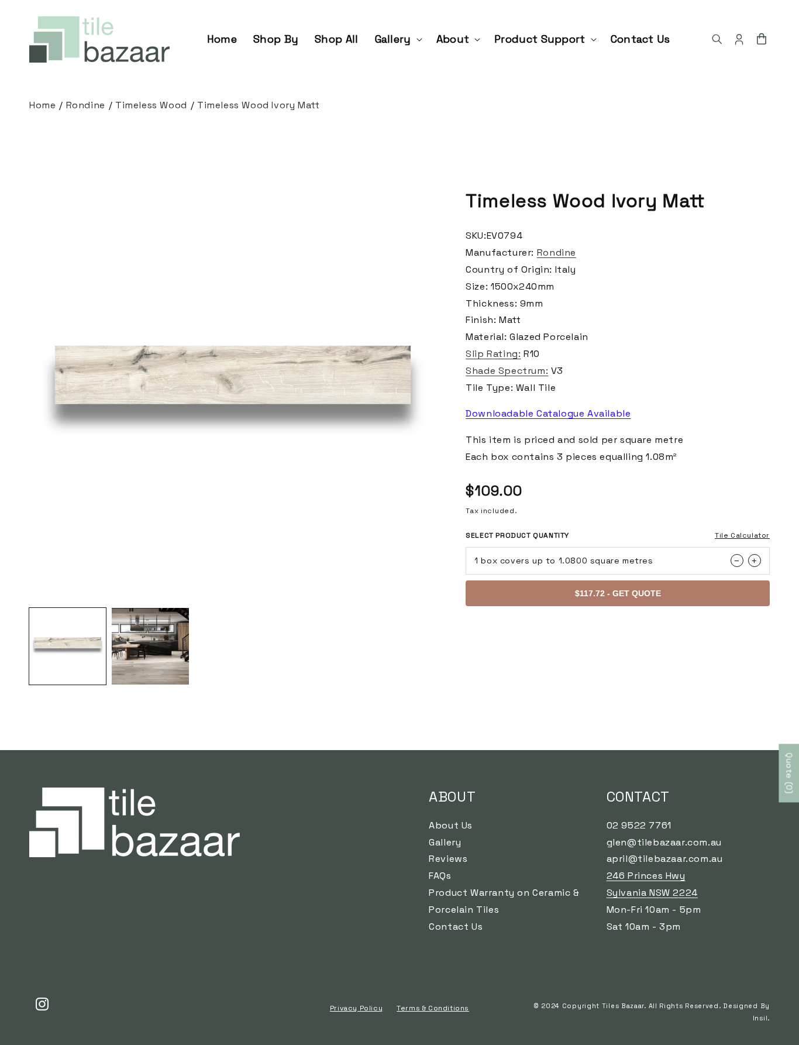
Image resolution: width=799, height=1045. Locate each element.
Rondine (85, 105)
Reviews (448, 859)
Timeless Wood (151, 105)
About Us (451, 825)
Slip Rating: (493, 354)
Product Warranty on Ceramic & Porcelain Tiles (504, 901)
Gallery (445, 842)
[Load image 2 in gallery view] (150, 646)
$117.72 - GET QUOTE (618, 593)
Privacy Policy (356, 1007)
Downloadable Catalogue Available (548, 413)
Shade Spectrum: (507, 371)
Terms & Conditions (433, 1007)
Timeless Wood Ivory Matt (258, 105)
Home (42, 105)
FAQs (440, 876)
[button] (397, 39)
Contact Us (456, 926)
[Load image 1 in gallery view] (67, 646)
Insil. (761, 1017)
